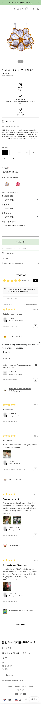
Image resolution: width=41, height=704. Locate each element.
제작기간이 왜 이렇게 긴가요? (11, 126)
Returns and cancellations (12, 680)
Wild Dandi (16, 686)
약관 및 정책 (20, 690)
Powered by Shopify (27, 686)
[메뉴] (2, 8)
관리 (6, 258)
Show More (7, 513)
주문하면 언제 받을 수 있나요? (13, 263)
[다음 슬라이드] (38, 2)
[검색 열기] (7, 8)
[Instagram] (16, 694)
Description (9, 121)
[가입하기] (37, 648)
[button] (28, 280)
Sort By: (26, 304)
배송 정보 (5, 669)
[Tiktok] (20, 694)
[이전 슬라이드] (2, 2)
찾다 (3, 663)
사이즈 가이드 (9, 253)
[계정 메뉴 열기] (33, 8)
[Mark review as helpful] (35, 326)
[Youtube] (24, 694)
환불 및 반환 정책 (7, 666)
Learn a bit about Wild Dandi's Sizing (14, 248)
